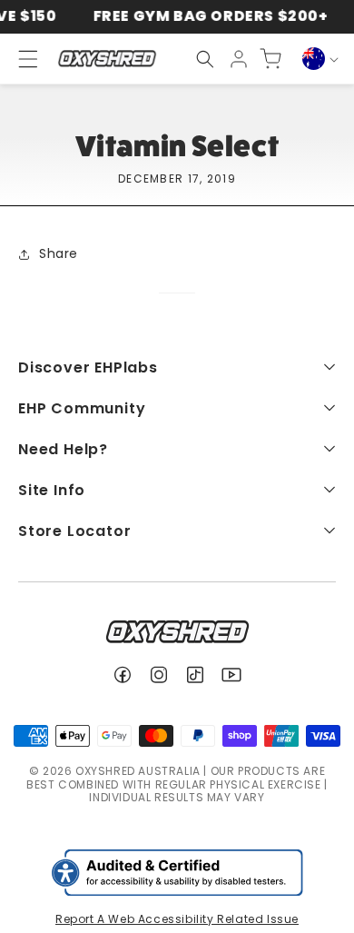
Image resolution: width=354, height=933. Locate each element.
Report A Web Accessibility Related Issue (177, 919)
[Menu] (20, 59)
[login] (238, 59)
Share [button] (58, 253)
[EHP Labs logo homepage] (106, 58)
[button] (205, 59)
